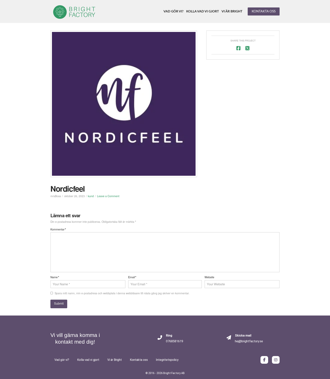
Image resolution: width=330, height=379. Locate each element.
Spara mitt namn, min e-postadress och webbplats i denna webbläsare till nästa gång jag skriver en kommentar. (122, 293)
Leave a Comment (108, 196)
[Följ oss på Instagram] (276, 360)
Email (132, 277)
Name (54, 277)
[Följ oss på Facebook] (264, 360)
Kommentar (58, 229)
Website (209, 277)
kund (91, 196)
